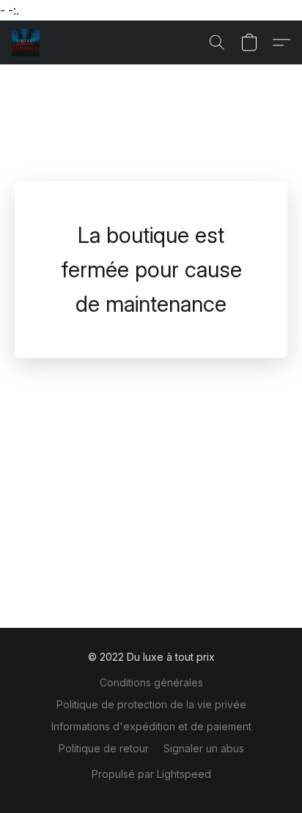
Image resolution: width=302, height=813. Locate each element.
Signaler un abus (203, 748)
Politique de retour (104, 748)
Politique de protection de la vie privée (151, 704)
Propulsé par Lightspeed (151, 774)
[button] (26, 42)
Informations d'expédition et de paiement (151, 726)
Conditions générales (151, 682)
